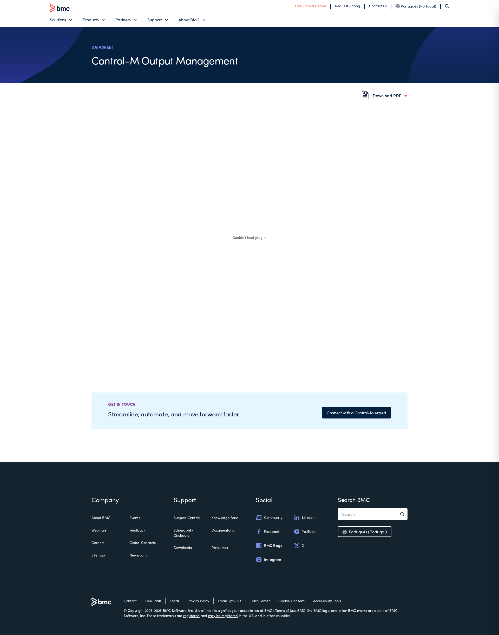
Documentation (224, 530)
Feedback (137, 530)
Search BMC (354, 499)
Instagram (272, 559)
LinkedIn (309, 517)
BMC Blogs (273, 545)
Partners (123, 19)
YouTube (309, 531)
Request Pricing (347, 5)
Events (134, 517)
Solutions (58, 19)
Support (154, 19)
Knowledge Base (225, 517)
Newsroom (138, 555)
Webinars (99, 530)
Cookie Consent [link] (291, 600)
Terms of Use (285, 610)
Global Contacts (142, 542)
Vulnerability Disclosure (183, 533)
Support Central (187, 517)
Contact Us (378, 5)
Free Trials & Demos (310, 5)
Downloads (183, 547)
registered (191, 615)
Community (273, 517)
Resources (220, 547)
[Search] (447, 6)
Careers (97, 542)
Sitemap (98, 555)
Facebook (272, 531)
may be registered (223, 615)
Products (91, 19)
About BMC (189, 19)
